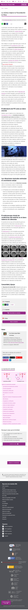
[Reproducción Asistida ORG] (7, 4)
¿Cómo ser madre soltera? (8, 407)
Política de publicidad (6, 513)
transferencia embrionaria (15, 237)
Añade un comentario (14, 462)
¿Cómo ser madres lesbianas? (9, 405)
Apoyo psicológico (6, 417)
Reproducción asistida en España (9, 419)
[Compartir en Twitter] (5, 305)
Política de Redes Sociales (7, 499)
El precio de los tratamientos (8, 413)
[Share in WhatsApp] (2, 24)
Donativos (4, 519)
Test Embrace (5, 398)
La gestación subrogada (7, 409)
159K (15, 1)
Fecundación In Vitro (16, 45)
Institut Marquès (19, 31)
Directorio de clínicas (7, 421)
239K (4, 1)
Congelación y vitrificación (8, 401)
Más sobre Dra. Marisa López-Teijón (16, 342)
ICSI (3, 394)
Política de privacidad (6, 509)
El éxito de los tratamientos (8, 411)
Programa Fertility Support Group (9, 489)
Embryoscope (18, 225)
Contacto (4, 501)
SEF (14, 260)
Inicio (2, 8)
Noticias (6, 8)
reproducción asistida (13, 60)
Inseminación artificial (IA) (8, 390)
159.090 (20, 357)
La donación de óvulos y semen (9, 403)
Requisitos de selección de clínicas (9, 491)
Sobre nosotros (5, 486)
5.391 (9, 1)
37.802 (6, 360)
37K (20, 1)
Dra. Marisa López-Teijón (7, 20)
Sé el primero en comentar (14, 313)
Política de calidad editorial (7, 507)
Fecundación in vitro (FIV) (8, 392)
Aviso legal (4, 505)
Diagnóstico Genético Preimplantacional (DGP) (12, 396)
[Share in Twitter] (5, 24)
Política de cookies (6, 511)
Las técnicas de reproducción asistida (10, 386)
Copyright (4, 517)
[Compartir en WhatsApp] (3, 305)
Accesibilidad (5, 503)
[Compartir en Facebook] (7, 305)
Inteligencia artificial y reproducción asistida (12, 423)
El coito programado (7, 388)
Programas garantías (7, 415)
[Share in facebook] (7, 24)
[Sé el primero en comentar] (25, 24)
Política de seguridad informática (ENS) (10, 493)
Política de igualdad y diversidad (8, 497)
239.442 (6, 357)
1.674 (25, 1)
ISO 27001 (4, 495)
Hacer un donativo (14, 321)
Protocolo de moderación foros (8, 515)
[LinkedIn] (10, 360)
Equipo (3, 487)
